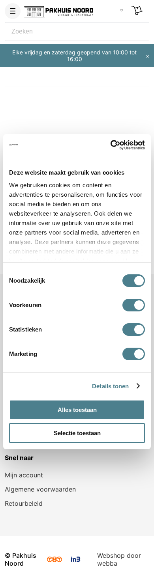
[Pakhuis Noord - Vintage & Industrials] (58, 10)
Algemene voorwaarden (40, 489)
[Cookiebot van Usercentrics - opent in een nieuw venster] (111, 145)
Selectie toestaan (77, 433)
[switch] (133, 305)
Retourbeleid (24, 503)
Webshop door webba (119, 559)
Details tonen (110, 386)
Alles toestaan (77, 409)
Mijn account (24, 475)
